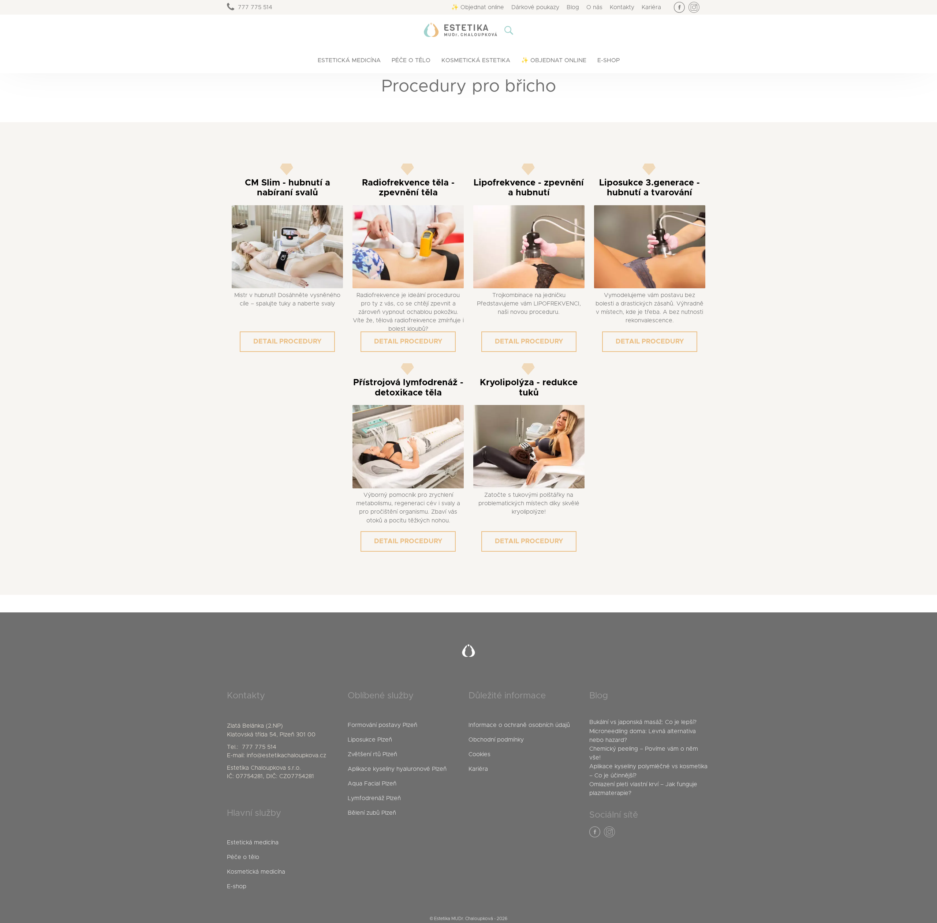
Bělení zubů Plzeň (372, 813)
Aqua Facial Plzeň (372, 784)
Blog (573, 7)
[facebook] (679, 7)
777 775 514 (255, 7)
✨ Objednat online (477, 7)
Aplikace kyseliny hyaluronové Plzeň (397, 769)
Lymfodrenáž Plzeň (374, 798)
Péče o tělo (411, 60)
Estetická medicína (349, 60)
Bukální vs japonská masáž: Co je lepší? (643, 722)
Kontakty (622, 7)
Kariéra (651, 7)
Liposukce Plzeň (370, 740)
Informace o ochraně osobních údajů (519, 725)
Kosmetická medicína (256, 872)
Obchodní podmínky (496, 740)
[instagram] (693, 7)
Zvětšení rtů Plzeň (372, 754)
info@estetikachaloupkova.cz (286, 755)
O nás (594, 7)
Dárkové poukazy (535, 7)
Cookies (479, 754)
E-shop (608, 60)
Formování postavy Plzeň (382, 725)
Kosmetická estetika (475, 60)
